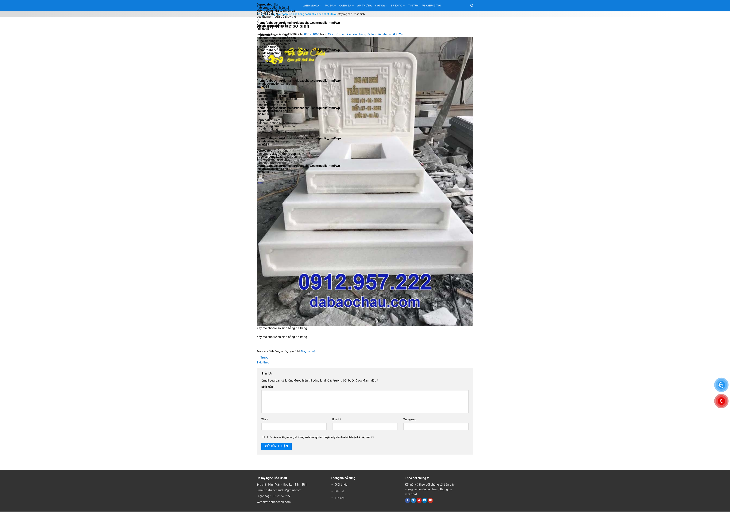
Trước (262, 357)
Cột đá (380, 5)
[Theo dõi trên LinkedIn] (424, 500)
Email (336, 419)
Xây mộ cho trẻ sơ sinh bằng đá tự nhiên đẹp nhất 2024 (303, 14)
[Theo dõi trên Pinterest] (419, 500)
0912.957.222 (281, 496)
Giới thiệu (341, 484)
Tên (264, 419)
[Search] (471, 5)
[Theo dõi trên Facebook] (407, 500)
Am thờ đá (364, 5)
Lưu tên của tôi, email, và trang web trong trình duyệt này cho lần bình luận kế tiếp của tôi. (321, 437)
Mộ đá (329, 5)
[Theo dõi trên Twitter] (413, 500)
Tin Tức (413, 5)
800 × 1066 (311, 34)
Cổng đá (345, 5)
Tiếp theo (265, 362)
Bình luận (268, 386)
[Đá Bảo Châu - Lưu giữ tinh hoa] (277, 179)
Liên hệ (339, 491)
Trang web (409, 419)
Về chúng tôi (431, 5)
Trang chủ (262, 14)
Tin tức (339, 498)
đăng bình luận (308, 351)
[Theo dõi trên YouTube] (430, 500)
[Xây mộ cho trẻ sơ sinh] (365, 181)
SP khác (396, 5)
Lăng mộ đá (311, 5)
